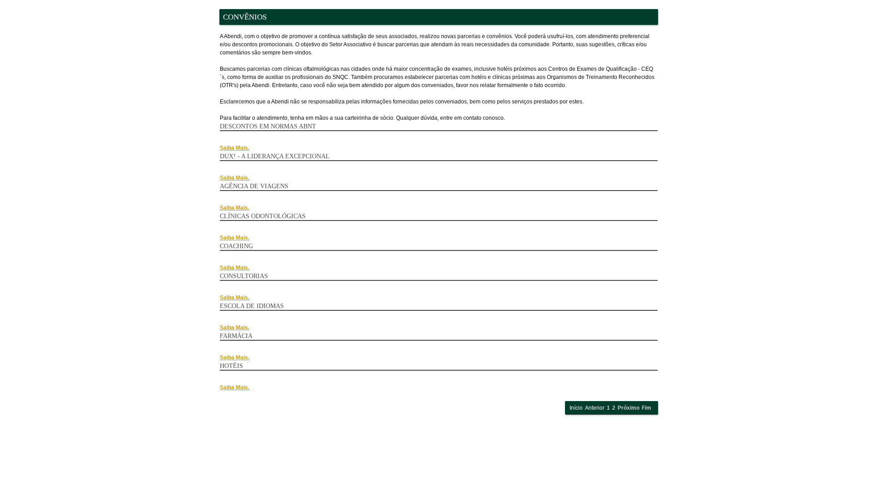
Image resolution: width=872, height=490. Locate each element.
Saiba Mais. (234, 148)
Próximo (628, 408)
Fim (646, 408)
